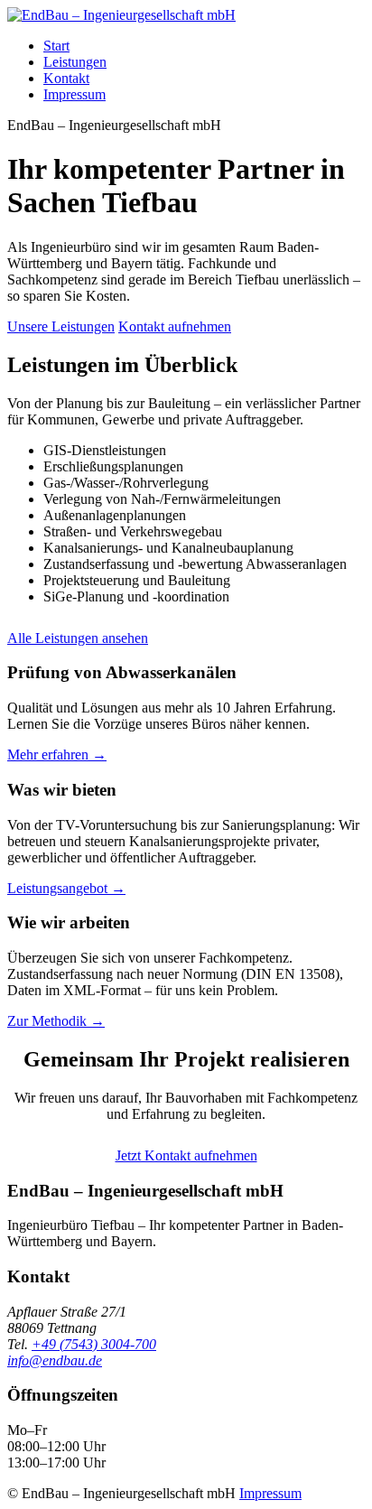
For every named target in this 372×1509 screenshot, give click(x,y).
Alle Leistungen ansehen (77, 638)
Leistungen (75, 62)
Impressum (74, 94)
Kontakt (66, 78)
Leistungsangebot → (66, 888)
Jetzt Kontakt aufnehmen (186, 1155)
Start (56, 45)
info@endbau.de (54, 1360)
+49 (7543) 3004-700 (94, 1344)
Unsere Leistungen (61, 326)
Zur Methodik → (56, 1021)
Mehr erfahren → (57, 754)
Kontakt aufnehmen (174, 326)
